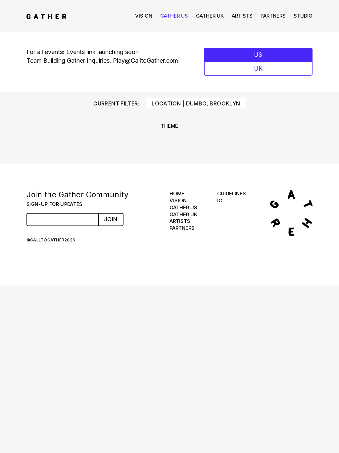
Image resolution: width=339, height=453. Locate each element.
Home (177, 193)
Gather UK (210, 16)
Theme (169, 126)
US (258, 54)
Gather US (174, 16)
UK (258, 68)
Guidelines (231, 193)
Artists (242, 16)
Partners (273, 16)
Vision (143, 16)
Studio (303, 16)
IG (219, 200)
